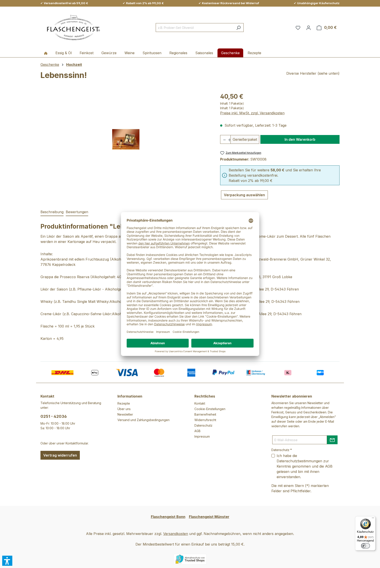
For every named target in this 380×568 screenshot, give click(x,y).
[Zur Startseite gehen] (73, 27)
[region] (126, 139)
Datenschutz (203, 425)
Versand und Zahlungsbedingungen (143, 420)
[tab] (52, 212)
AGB (197, 431)
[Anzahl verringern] (223, 139)
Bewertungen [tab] (77, 212)
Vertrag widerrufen (60, 455)
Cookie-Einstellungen (209, 409)
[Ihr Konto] (308, 27)
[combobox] (195, 27)
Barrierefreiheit (205, 414)
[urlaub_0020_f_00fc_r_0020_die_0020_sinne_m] (125, 139)
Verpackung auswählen (244, 195)
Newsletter (125, 414)
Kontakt (199, 403)
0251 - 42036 (53, 416)
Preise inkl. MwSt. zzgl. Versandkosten (252, 113)
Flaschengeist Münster (209, 516)
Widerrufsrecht (205, 420)
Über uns (124, 409)
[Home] (45, 52)
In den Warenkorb (300, 139)
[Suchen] (238, 27)
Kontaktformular (77, 443)
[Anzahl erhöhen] (228, 139)
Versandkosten (175, 533)
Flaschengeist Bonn (168, 516)
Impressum (202, 436)
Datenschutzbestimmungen (299, 461)
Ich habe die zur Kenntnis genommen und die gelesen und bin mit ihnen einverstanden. (304, 466)
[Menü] (373, 519)
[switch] (365, 545)
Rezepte (123, 403)
